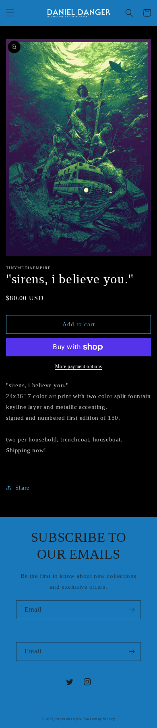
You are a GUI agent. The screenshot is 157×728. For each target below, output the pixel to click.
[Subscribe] (131, 609)
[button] (10, 13)
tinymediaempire (69, 719)
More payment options (78, 366)
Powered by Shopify (99, 719)
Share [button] (22, 488)
